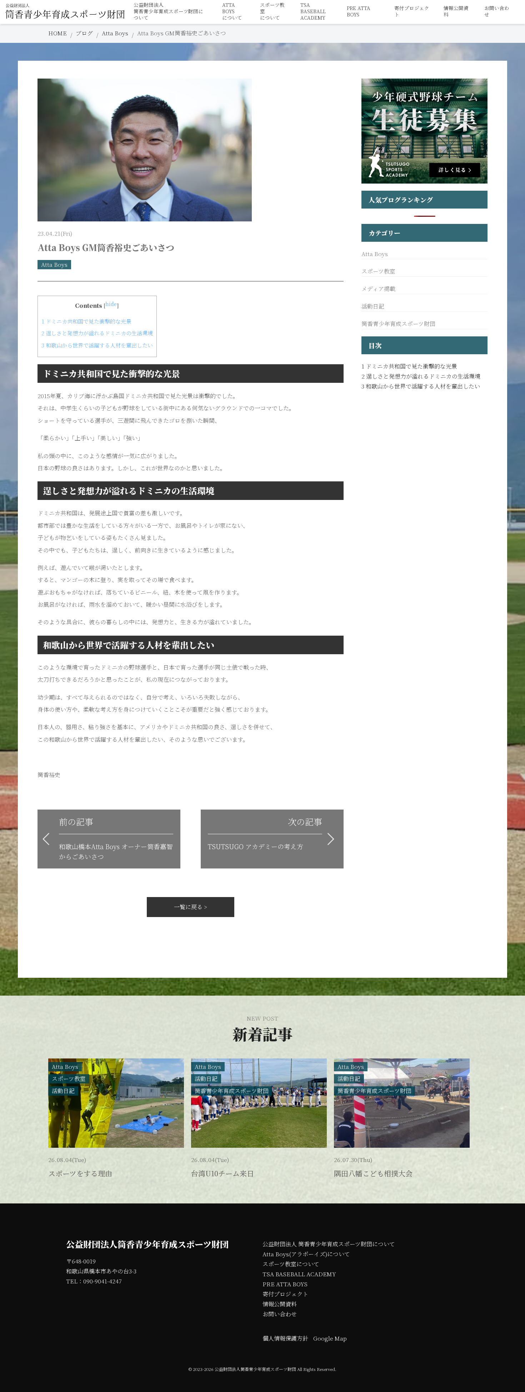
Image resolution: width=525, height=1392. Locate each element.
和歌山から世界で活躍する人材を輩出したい (97, 345)
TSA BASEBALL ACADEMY (299, 1274)
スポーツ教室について (272, 11)
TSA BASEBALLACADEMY (313, 11)
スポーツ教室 (378, 271)
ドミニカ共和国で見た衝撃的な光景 (86, 321)
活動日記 (372, 306)
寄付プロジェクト (411, 11)
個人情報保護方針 (285, 1338)
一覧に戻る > (190, 907)
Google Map (330, 1338)
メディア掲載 (378, 289)
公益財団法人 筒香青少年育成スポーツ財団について (328, 1244)
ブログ (84, 33)
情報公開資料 (456, 11)
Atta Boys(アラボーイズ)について (306, 1254)
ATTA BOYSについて (232, 11)
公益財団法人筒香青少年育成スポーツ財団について (168, 11)
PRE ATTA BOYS (358, 11)
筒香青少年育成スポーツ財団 (398, 324)
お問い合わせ (496, 11)
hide (111, 303)
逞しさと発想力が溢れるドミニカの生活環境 (97, 333)
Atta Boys (115, 33)
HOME (57, 33)
